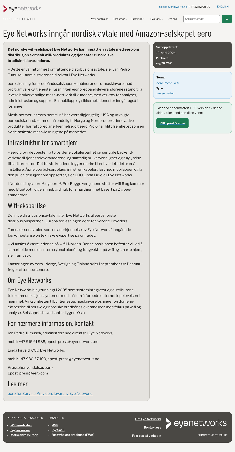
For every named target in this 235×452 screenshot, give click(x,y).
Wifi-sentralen (21, 425)
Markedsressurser (24, 435)
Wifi (55, 425)
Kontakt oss (152, 427)
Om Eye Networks (148, 419)
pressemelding (165, 93)
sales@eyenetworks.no (173, 6)
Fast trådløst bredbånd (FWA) (73, 435)
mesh (168, 83)
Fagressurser (20, 430)
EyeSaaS (58, 430)
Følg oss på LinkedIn (146, 436)
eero (159, 83)
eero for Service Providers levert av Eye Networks (50, 393)
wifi (176, 83)
